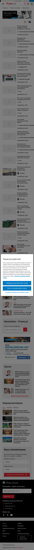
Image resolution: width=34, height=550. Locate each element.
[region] (17, 275)
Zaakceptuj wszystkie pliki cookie (17, 283)
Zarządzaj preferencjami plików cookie (16, 292)
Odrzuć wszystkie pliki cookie (17, 288)
